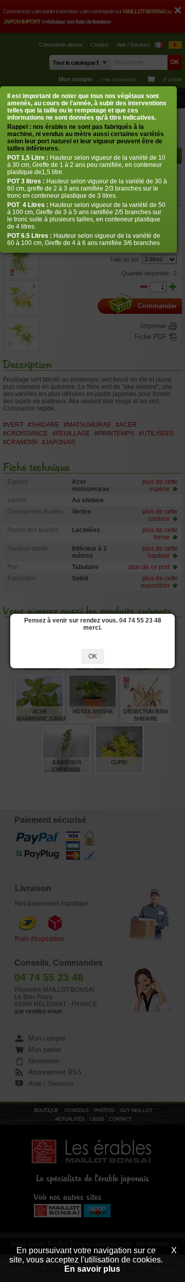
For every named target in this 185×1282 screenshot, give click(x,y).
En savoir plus (92, 1269)
